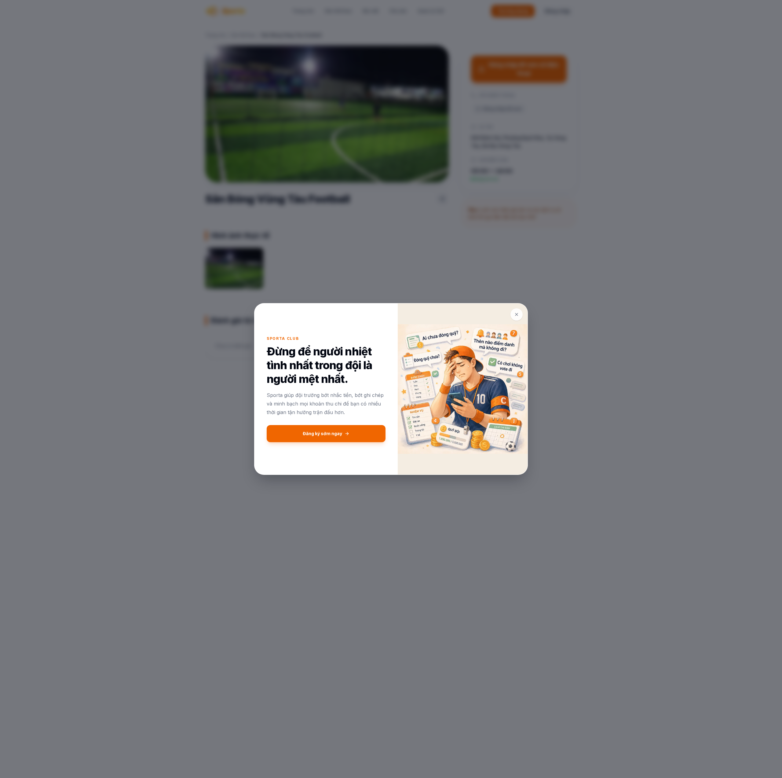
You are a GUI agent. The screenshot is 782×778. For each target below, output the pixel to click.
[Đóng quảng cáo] (516, 314)
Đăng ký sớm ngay (322, 433)
